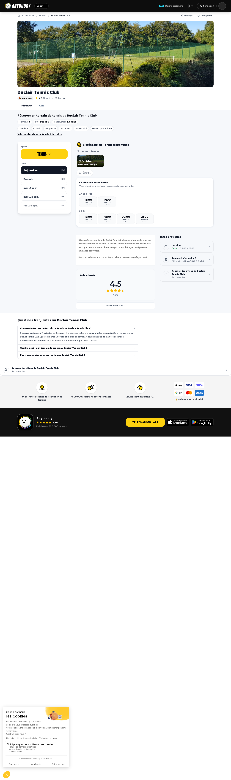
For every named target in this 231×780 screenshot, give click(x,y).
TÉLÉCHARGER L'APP (145, 422)
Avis (41, 105)
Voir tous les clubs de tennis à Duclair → (39, 134)
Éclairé (87, 172)
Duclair (42, 15)
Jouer (40, 6)
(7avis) (46, 98)
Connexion (208, 6)
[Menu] (222, 6)
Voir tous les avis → (115, 305)
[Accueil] (18, 15)
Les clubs (29, 15)
